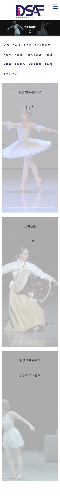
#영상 (19, 54)
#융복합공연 (34, 54)
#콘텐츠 (20, 64)
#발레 (8, 54)
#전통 (8, 64)
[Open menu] (55, 7)
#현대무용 (10, 74)
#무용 (27, 44)
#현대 (48, 64)
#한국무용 (35, 64)
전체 (7, 44)
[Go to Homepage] (30, 11)
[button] (56, 144)
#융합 (48, 54)
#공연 (16, 44)
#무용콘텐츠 (42, 44)
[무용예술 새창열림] (30, 28)
